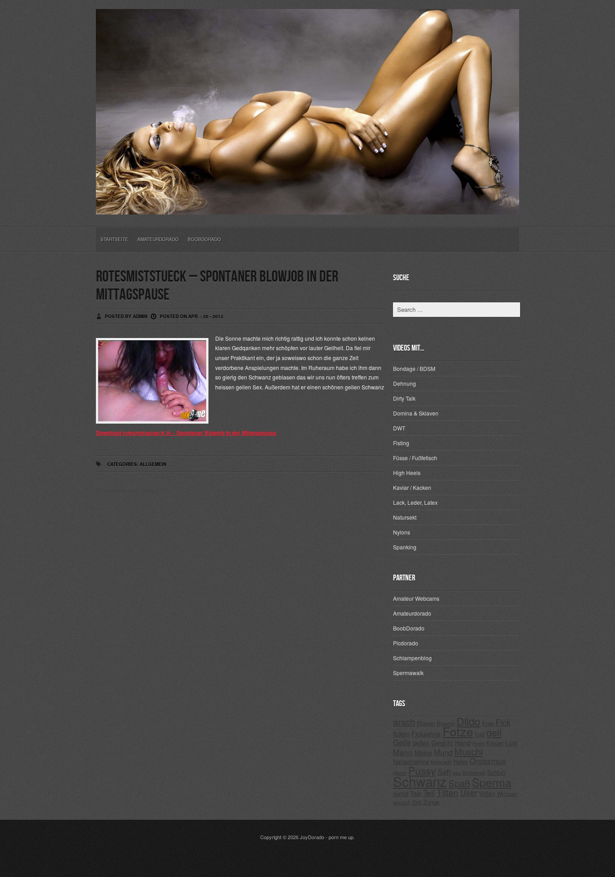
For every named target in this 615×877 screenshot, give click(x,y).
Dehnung (404, 383)
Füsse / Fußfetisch (415, 457)
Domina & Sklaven (416, 413)
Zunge (431, 802)
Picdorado (405, 643)
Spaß (459, 783)
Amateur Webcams (416, 598)
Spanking (404, 547)
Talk (415, 793)
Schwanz (420, 781)
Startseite (114, 239)
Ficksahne (426, 733)
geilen (421, 742)
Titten (447, 792)
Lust (511, 742)
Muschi (468, 751)
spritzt (400, 793)
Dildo (468, 721)
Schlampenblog (412, 658)
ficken (401, 733)
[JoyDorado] (307, 207)
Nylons (401, 532)
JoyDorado (312, 836)
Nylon (460, 761)
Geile (402, 742)
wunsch (401, 802)
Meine (423, 752)
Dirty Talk (404, 398)
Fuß (479, 734)
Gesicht (442, 742)
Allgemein (153, 464)
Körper (494, 743)
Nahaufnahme (411, 761)
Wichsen (507, 793)
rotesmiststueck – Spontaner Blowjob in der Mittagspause (217, 286)
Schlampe (473, 772)
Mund (443, 752)
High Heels (407, 472)
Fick (503, 722)
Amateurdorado (158, 239)
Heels (478, 743)
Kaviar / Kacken (412, 487)
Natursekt (404, 517)
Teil (429, 792)
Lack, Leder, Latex (415, 502)
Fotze (458, 731)
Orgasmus (488, 760)
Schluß (496, 772)
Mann (403, 752)
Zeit (416, 802)
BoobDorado (204, 239)
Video (487, 793)
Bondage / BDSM (414, 368)
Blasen (426, 723)
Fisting (401, 443)
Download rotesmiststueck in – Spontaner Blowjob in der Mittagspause (186, 433)
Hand (462, 742)
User (468, 792)
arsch (404, 721)
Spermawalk (408, 672)
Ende (488, 723)
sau (457, 772)
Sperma (491, 782)
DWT (399, 428)
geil (494, 732)
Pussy (422, 770)
